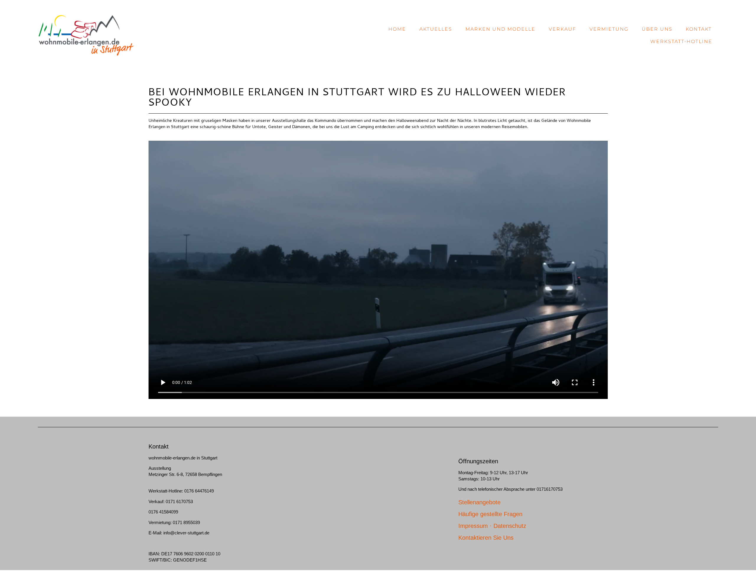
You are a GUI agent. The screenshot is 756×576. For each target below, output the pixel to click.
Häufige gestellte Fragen (490, 514)
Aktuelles (435, 29)
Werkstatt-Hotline (681, 41)
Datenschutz (509, 526)
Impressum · (475, 526)
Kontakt (699, 29)
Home (397, 29)
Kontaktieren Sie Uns (486, 537)
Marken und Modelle (500, 29)
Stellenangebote (479, 502)
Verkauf (562, 29)
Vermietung (608, 29)
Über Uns (657, 29)
